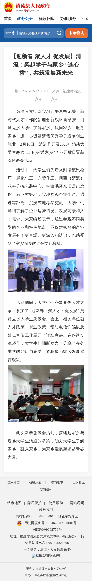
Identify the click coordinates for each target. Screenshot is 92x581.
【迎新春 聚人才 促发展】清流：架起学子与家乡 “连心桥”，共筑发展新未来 (46, 64)
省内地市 (57, 482)
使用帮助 (56, 503)
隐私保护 (34, 503)
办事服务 (68, 18)
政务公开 (25, 18)
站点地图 (14, 503)
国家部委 (13, 482)
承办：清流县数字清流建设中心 (46, 575)
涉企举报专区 (68, 516)
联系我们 (46, 510)
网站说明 (77, 503)
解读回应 (47, 18)
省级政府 (35, 482)
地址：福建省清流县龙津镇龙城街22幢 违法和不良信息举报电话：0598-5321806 (47, 539)
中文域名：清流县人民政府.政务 (47, 549)
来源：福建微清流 (66, 91)
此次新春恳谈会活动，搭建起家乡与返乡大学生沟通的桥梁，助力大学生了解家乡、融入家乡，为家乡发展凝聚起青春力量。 (46, 445)
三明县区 (79, 482)
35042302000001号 (62, 523)
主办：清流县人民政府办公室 (46, 568)
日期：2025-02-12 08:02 (29, 91)
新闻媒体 (46, 489)
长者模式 (77, 33)
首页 (8, 18)
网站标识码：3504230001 (35, 516)
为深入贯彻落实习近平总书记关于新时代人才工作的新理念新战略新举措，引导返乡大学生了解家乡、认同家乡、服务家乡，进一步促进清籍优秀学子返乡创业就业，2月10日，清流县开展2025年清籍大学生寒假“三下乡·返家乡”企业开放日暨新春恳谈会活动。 (46, 136)
